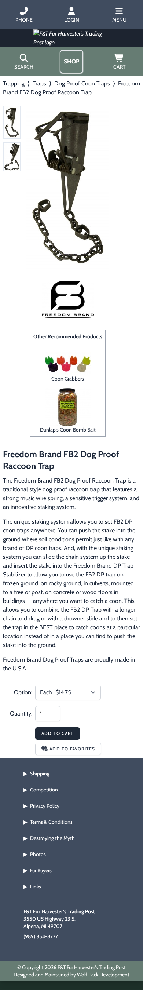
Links (35, 886)
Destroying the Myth (52, 838)
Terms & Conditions (51, 822)
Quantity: (21, 713)
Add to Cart (57, 733)
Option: (23, 692)
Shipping (40, 773)
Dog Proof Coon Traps (82, 83)
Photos (38, 854)
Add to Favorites (72, 748)
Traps (39, 83)
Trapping (14, 83)
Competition (44, 789)
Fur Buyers (41, 870)
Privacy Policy (44, 805)
